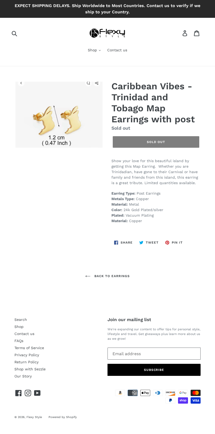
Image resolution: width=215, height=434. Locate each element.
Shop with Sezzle (30, 369)
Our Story (23, 376)
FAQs (18, 341)
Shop (93, 50)
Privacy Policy (26, 355)
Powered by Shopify (63, 417)
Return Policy (26, 362)
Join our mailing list (129, 319)
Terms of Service (29, 348)
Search (20, 319)
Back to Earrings (111, 276)
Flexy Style (34, 417)
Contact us (117, 50)
